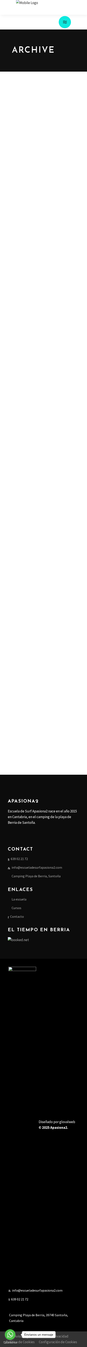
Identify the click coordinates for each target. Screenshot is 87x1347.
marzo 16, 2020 (15, 142)
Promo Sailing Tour (29, 351)
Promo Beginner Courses (35, 149)
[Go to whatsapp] (10, 1334)
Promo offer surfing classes (40, 720)
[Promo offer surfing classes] (43, 547)
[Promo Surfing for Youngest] (43, 211)
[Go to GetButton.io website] (10, 1342)
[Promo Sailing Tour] (43, 312)
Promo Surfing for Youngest (40, 250)
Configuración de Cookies (58, 1342)
